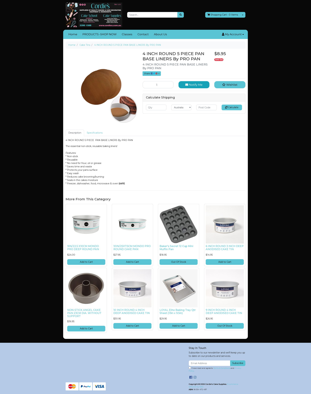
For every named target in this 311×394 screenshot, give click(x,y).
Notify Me (195, 84)
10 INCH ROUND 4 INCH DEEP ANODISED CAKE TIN (131, 311)
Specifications (95, 132)
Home (72, 34)
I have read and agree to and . (215, 369)
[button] (233, 34)
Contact (143, 34)
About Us (160, 34)
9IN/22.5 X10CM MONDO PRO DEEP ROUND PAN (83, 248)
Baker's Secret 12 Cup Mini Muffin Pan (176, 248)
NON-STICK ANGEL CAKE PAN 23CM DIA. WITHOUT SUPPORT (84, 313)
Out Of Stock (178, 261)
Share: (147, 73)
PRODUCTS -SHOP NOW (99, 34)
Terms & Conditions (221, 368)
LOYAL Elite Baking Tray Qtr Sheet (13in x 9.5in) (178, 311)
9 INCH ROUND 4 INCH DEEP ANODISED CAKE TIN (224, 311)
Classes (127, 34)
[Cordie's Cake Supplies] (94, 14)
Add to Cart (86, 261)
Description (74, 132)
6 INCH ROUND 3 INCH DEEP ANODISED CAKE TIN (225, 248)
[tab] (75, 133)
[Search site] (180, 15)
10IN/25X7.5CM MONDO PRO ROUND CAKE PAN (132, 248)
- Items (224, 14)
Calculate (232, 107)
